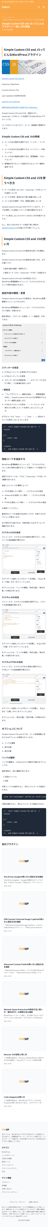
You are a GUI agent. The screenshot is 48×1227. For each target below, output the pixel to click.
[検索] (39, 7)
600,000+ (18, 107)
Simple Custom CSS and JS (13, 78)
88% (6, 107)
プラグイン (11, 17)
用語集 (4, 1185)
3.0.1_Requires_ (31, 107)
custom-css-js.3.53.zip (11, 101)
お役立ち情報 (7, 1158)
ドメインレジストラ (9, 1168)
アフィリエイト (7, 1165)
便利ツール (6, 1162)
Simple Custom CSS (10, 227)
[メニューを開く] (43, 7)
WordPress (6, 1152)
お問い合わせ (7, 1189)
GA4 (3, 1171)
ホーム (4, 17)
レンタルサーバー (8, 1155)
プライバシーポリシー (10, 1192)
